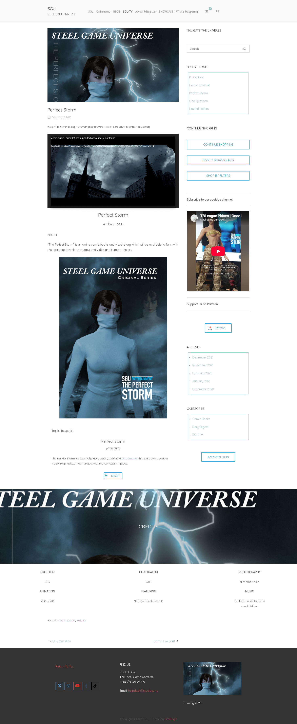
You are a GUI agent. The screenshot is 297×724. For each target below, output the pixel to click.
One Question (61, 641)
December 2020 (203, 389)
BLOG (116, 11)
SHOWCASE (166, 11)
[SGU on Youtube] (77, 686)
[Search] (244, 49)
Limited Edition (199, 109)
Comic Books (201, 419)
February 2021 (202, 373)
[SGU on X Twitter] (59, 686)
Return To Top (65, 666)
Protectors (196, 77)
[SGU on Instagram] (68, 686)
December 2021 (202, 357)
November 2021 (203, 365)
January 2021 (201, 381)
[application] (113, 171)
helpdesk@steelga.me (143, 690)
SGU (51, 8)
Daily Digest (67, 620)
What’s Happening (187, 11)
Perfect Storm (198, 93)
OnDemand (103, 11)
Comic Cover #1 (164, 641)
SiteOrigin (171, 719)
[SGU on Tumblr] (86, 686)
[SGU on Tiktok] (95, 686)
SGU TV (81, 620)
